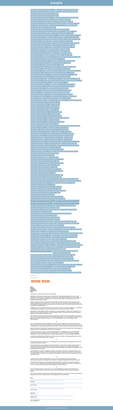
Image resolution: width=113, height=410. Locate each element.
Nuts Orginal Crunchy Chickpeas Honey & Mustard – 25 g (45, 102)
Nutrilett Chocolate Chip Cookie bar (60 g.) (63, 86)
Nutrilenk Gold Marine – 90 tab (55, 78)
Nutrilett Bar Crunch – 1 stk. (61, 82)
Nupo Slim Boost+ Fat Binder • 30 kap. (62, 41)
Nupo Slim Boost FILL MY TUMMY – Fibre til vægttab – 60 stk (63, 37)
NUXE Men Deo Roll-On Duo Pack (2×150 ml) (42, 260)
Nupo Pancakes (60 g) (64, 19)
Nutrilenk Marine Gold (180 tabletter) (57, 80)
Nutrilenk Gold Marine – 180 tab (39, 78)
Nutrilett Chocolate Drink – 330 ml (39, 88)
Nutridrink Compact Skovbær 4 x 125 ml (41, 62)
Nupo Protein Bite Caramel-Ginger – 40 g (62, 21)
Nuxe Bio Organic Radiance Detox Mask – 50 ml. (43, 173)
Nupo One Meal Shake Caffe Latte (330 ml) (67, 9)
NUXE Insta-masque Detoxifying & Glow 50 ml (68, 243)
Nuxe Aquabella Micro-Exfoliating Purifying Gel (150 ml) (44, 153)
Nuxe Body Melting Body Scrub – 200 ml (64, 182)
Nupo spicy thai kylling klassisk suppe (40, 45)
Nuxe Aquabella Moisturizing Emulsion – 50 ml (42, 155)
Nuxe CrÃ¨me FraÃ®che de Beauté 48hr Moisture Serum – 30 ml (47, 196)
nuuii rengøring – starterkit (37, 129)
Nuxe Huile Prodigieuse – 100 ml (39, 231)
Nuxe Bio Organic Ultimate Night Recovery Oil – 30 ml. (44, 178)
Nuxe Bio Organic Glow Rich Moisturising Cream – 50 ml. (45, 165)
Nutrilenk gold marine (64, 76)
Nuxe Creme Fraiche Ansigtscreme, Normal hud (43, 205)
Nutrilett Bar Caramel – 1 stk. (74, 80)
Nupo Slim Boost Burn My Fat (38, 31)
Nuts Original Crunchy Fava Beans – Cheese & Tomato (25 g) (46, 112)
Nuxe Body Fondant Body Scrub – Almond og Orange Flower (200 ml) (48, 180)
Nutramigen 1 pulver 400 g (37, 55)
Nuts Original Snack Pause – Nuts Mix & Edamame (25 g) (45, 119)
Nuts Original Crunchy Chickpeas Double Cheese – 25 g (45, 108)
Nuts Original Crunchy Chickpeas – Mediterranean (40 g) (45, 106)
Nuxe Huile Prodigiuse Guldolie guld (40, 241)
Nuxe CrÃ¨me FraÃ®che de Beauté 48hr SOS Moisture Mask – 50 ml (48, 198)
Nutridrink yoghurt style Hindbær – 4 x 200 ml (42, 74)
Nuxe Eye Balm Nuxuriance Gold (39, 223)
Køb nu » (46, 281)
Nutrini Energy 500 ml (36, 98)
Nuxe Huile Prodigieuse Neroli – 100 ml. (41, 237)
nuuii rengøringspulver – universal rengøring (57, 129)
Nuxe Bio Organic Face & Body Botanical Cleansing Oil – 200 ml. (47, 163)
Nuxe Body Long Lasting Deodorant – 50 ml (42, 182)
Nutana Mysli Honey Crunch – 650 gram (41, 53)
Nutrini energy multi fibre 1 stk (50, 98)
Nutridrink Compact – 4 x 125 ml (56, 58)
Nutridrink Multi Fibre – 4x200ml (39, 68)
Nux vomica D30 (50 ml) (37, 139)
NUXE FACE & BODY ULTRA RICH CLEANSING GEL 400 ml (64, 223)
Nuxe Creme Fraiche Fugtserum (68, 209)
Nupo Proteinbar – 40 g (73, 23)
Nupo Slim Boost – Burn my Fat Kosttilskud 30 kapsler (63, 25)
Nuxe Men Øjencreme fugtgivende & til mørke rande (44, 272)
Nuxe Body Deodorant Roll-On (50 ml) (68, 178)
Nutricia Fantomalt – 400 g (37, 57)
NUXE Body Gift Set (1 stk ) (73, 180)
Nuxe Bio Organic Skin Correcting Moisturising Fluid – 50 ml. (46, 176)
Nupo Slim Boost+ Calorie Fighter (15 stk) (41, 41)
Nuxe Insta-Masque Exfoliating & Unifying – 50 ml (43, 245)
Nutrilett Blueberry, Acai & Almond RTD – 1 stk (63, 84)
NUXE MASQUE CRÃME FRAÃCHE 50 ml (41, 251)
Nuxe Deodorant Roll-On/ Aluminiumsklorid (65, 221)
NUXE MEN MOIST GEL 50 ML (55, 262)
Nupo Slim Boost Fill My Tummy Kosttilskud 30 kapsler (66, 39)
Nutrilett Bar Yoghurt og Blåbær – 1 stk (40, 84)
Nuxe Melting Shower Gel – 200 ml (61, 252)
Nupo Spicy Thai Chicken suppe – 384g (69, 43)
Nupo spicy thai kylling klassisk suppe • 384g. (63, 45)
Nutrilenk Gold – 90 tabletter (51, 76)
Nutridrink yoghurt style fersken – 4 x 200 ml (63, 72)
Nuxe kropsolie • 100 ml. (37, 247)
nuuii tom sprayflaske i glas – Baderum (40, 133)
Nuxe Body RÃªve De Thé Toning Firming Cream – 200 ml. (45, 192)
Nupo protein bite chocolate (38, 23)
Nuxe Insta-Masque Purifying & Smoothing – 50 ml (69, 245)
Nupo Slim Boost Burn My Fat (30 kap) (40, 33)
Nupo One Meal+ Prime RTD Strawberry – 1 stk (42, 17)
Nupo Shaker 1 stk (43, 25)
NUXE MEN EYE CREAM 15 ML (39, 262)
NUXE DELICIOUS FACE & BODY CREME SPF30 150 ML (45, 217)
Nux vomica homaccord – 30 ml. (71, 141)
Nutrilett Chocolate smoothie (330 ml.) (58, 88)
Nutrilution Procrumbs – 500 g (60, 96)
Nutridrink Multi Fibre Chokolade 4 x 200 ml (59, 68)
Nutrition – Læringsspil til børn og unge (71, 100)
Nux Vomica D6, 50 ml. (55, 141)
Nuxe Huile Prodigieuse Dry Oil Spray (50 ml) (71, 233)
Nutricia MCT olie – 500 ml (52, 57)
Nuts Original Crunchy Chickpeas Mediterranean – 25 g (44, 110)
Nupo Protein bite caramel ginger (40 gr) (41, 21)
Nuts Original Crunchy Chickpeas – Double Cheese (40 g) (45, 104)
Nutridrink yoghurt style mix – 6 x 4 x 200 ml (66, 74)
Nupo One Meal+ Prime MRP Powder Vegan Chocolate (44, 13)
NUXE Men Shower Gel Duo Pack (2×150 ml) (60, 270)
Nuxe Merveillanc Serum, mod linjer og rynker (69, 272)
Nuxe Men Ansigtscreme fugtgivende (40, 258)
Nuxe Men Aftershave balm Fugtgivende (62, 256)
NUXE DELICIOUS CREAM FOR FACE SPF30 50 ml (43, 215)
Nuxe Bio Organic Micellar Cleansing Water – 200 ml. (44, 167)
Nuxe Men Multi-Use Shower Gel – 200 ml (64, 266)
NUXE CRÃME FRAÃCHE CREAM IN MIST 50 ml (43, 200)
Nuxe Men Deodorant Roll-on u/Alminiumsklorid (66, 260)
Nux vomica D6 (68, 139)
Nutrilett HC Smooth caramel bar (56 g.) (61, 90)
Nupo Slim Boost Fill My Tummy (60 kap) (41, 39)
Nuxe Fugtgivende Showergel (55, 229)
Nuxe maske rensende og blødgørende (55, 248)
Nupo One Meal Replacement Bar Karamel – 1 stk (43, 9)
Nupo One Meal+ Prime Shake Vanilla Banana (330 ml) (44, 19)
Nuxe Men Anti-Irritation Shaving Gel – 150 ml (62, 258)
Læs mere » (35, 281)
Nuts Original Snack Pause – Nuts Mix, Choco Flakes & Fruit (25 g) (47, 121)
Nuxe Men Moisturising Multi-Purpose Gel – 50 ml (43, 264)
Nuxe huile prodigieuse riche (38, 239)
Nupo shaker (34, 25)
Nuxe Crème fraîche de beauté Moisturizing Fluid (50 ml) (45, 209)
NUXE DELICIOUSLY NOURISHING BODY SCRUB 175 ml (45, 219)
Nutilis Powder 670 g (66, 53)
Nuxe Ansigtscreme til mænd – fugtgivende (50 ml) (43, 145)
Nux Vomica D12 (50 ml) (37, 137)
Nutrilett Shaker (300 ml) (50, 92)
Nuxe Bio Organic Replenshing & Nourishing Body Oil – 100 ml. (46, 175)
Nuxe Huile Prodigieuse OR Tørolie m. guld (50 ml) (64, 237)
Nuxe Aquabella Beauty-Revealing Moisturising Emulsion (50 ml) (47, 149)
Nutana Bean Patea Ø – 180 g (38, 51)
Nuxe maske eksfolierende (37, 248)
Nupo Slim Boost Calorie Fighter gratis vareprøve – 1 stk (45, 35)
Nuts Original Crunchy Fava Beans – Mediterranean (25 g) (45, 114)
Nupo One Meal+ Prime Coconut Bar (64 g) (66, 11)
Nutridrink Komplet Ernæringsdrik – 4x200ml (64, 66)
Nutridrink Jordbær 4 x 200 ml (38, 64)
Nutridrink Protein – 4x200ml (38, 70)
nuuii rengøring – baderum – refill (39, 127)
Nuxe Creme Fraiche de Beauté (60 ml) (65, 205)
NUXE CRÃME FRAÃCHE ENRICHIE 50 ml (41, 203)
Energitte (56, 2)
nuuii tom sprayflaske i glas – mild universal (63, 133)
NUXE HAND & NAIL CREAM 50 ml (72, 229)
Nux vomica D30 (68, 137)
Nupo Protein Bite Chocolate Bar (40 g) (56, 23)
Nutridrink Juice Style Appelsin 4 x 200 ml (41, 66)
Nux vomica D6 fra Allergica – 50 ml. (40, 141)
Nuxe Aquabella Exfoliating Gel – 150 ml (41, 151)
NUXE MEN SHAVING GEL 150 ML (61, 268)
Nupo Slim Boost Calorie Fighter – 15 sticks (62, 33)
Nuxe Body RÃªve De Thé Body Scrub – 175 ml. (43, 184)
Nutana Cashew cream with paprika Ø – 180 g (58, 51)
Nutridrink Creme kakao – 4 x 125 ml (61, 62)
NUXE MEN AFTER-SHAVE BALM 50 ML (41, 256)
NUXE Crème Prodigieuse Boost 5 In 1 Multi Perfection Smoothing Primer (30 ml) (51, 213)
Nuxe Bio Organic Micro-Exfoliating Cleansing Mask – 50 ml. (46, 169)
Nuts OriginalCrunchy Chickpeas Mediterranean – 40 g (44, 123)
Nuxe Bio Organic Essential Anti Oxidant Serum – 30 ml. (45, 161)
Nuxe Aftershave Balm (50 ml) (69, 143)
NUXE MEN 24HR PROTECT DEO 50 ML (41, 254)
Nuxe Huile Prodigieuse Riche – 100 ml (56, 239)
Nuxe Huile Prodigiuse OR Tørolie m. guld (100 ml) (63, 241)
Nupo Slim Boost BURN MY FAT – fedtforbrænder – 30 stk (61, 31)
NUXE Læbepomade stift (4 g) (72, 247)
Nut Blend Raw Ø (65, 49)
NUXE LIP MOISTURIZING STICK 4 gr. (54, 247)
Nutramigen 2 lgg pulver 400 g (64, 55)
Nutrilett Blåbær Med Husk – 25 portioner (41, 86)
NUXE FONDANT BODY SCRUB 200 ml (41, 227)
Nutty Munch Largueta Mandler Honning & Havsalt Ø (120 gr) (46, 125)
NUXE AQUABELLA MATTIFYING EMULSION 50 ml (64, 151)
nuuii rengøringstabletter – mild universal (61, 131)
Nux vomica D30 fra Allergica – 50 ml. (53, 139)
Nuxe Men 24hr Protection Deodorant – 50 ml (63, 254)
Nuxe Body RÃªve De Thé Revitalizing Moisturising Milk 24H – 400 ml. (48, 190)
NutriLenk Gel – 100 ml (36, 76)
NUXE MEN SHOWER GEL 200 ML (39, 270)
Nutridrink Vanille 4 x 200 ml (73, 70)
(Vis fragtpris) (35, 277)
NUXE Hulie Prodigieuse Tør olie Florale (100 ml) (43, 243)
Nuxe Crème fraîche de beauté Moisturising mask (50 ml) (45, 207)
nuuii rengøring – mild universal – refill (58, 127)
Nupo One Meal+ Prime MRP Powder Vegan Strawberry (44, 15)
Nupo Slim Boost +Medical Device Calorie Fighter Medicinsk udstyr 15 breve (50, 29)
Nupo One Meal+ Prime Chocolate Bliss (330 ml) (43, 11)
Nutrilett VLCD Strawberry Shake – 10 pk (41, 96)
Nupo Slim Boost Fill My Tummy (39, 37)
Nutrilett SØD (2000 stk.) (63, 92)
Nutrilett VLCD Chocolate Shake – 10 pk (62, 94)
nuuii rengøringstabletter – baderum (40, 131)
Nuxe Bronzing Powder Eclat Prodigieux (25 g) (42, 194)
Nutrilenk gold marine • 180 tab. (39, 80)
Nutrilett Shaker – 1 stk (36, 92)
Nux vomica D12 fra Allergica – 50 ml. (53, 137)
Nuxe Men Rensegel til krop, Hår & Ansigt (41, 268)
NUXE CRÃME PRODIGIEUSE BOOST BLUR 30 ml (66, 203)
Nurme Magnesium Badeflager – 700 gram (41, 47)
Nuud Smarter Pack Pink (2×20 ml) (71, 125)
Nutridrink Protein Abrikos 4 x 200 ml (56, 70)
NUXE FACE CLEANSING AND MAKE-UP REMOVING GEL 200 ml (47, 225)
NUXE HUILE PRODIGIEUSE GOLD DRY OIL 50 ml (64, 235)
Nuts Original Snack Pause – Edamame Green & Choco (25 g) (46, 116)
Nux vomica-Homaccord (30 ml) (52, 143)
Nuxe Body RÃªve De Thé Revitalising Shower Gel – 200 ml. (45, 188)
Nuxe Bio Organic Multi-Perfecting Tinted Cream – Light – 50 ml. (47, 171)
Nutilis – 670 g (55, 53)
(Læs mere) (33, 275)
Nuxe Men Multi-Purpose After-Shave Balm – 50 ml (69, 264)
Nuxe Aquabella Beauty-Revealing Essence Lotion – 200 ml (45, 147)
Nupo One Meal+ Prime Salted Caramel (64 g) (67, 17)
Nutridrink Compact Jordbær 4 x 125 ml (64, 60)
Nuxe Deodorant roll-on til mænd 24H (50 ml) (42, 221)
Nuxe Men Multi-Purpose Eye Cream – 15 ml (42, 266)
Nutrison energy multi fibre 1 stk (39, 100)
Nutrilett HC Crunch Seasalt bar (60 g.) (40, 90)
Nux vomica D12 (68, 135)
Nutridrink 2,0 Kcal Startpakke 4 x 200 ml (70, 57)
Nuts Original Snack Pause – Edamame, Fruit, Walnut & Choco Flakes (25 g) (49, 117)
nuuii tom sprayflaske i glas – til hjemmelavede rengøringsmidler (47, 135)
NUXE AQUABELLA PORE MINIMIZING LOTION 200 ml (44, 157)
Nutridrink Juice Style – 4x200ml (55, 64)
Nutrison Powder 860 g (54, 100)
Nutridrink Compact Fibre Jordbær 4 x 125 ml (42, 60)
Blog (52, 408)
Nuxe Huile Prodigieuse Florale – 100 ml (41, 235)
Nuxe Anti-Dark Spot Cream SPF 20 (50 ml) (68, 145)
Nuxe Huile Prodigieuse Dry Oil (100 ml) (58, 231)
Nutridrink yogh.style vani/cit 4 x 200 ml (40, 72)
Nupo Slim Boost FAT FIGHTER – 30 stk (70, 35)
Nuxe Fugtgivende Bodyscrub (38, 229)
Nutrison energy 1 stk (65, 98)
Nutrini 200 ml (72, 96)
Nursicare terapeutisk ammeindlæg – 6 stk (63, 47)
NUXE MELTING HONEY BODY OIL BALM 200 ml (65, 250)
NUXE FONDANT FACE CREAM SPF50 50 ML (63, 227)
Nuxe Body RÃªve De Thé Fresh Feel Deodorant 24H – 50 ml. (46, 186)
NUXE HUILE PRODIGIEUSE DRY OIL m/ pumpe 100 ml (44, 233)
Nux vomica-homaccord (37, 143)
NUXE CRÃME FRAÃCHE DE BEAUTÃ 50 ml (68, 200)
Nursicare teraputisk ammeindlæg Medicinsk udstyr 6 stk (45, 49)
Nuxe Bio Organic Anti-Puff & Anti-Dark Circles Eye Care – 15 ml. (47, 159)
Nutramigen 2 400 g (50, 55)
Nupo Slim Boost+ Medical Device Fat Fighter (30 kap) (44, 43)
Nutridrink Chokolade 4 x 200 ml (39, 58)
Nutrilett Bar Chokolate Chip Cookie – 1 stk (41, 82)
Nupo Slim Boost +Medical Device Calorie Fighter (43, 27)
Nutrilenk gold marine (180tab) (72, 78)
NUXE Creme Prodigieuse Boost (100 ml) (41, 211)
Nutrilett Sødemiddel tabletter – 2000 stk (41, 94)
